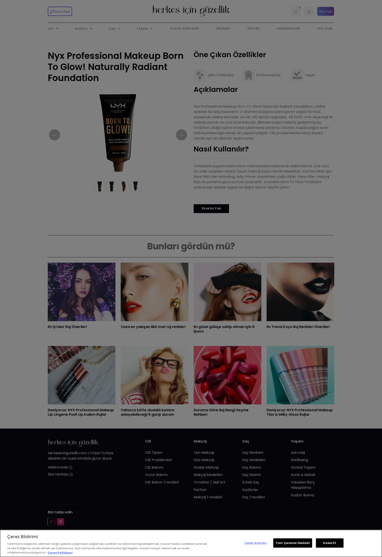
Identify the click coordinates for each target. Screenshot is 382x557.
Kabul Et (329, 543)
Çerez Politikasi (60, 552)
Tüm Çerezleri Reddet (293, 543)
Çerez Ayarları (255, 543)
